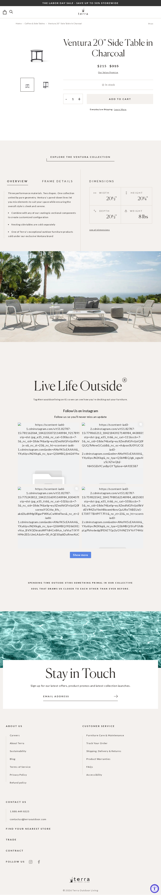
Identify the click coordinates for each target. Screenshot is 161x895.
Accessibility (94, 774)
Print (150, 23)
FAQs (89, 766)
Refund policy (18, 782)
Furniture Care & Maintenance (105, 735)
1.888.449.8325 (19, 811)
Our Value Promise (108, 72)
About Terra (17, 743)
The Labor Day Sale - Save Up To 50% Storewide (80, 3)
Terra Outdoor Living (85, 890)
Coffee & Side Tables (35, 23)
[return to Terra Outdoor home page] (83, 12)
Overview (17, 181)
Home (19, 23)
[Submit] (116, 696)
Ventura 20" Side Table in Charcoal (65, 23)
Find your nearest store (28, 828)
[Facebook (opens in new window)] (39, 862)
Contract (15, 850)
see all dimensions (99, 230)
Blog (12, 758)
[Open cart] (4, 12)
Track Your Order (97, 743)
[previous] (7, 56)
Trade (11, 839)
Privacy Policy (18, 774)
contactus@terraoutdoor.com (28, 819)
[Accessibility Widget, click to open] (154, 888)
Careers (15, 735)
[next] (65, 56)
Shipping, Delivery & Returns (103, 751)
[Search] (11, 12)
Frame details (57, 181)
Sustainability (18, 751)
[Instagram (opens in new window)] (30, 862)
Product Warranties (98, 758)
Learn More (120, 109)
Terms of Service (20, 766)
